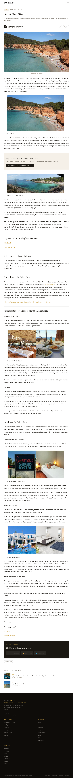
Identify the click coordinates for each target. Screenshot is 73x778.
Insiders (6, 756)
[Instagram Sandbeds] (64, 26)
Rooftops (6, 735)
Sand (9, 700)
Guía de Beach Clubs (9, 722)
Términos (61, 775)
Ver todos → (41, 740)
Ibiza (6, 9)
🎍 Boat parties (27, 653)
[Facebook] (9, 714)
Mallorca (40, 727)
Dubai (39, 735)
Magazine (6, 748)
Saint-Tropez (41, 732)
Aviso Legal (47, 775)
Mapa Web (67, 775)
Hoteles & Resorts (8, 730)
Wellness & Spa (8, 732)
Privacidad (54, 775)
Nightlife (6, 764)
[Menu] (67, 3)
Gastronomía (7, 758)
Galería (6, 753)
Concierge (6, 751)
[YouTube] (14, 714)
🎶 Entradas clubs (13, 653)
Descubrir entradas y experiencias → (20, 165)
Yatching (6, 761)
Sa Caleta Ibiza (8, 661)
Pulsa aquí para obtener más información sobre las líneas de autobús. (27, 302)
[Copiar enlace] (67, 26)
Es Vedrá (7, 631)
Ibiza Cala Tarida (9, 247)
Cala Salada (7, 243)
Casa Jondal (51, 284)
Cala (45, 284)
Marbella (40, 730)
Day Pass (6, 727)
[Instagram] (5, 714)
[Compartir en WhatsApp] (60, 26)
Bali (39, 737)
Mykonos (40, 725)
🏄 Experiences (40, 653)
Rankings (6, 725)
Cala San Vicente (9, 635)
